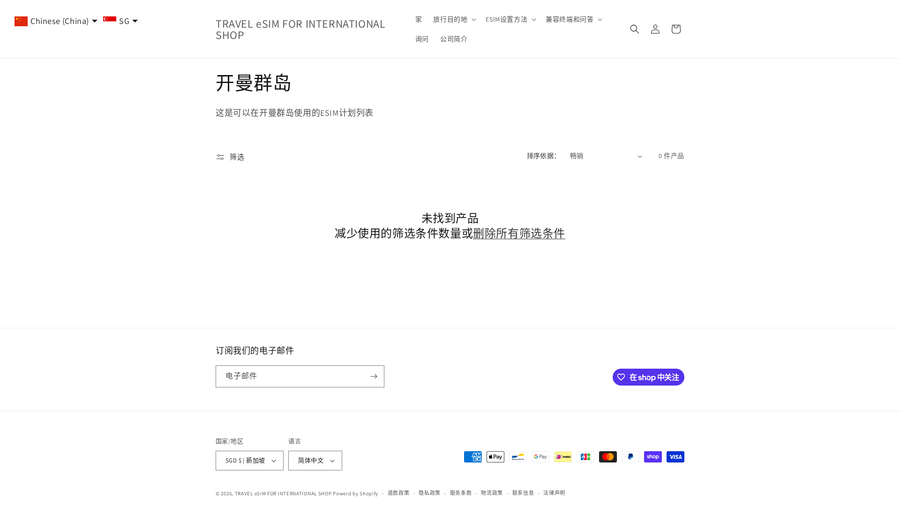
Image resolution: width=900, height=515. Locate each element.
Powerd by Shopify (355, 493)
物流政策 (492, 493)
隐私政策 (430, 493)
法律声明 (554, 493)
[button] (454, 19)
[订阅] (373, 376)
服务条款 (461, 493)
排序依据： (544, 155)
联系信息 (523, 493)
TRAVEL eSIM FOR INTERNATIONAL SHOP (283, 493)
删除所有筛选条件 (519, 233)
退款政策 (399, 493)
